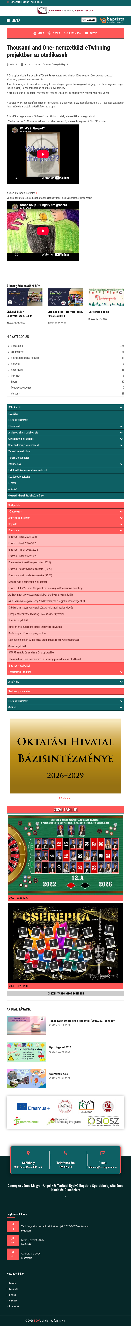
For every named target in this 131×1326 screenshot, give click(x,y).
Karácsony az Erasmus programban (27, 633)
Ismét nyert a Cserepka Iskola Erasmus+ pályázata (35, 626)
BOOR (37, 1320)
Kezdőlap (13, 413)
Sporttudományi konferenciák (24, 445)
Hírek (41, 33)
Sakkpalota (14, 505)
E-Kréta (12, 483)
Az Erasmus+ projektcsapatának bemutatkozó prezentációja (40, 594)
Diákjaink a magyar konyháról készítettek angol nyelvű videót (40, 607)
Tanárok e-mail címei (19, 451)
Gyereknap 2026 (58, 1074)
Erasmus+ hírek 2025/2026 (22, 536)
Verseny (15, 393)
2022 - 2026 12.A (18, 897)
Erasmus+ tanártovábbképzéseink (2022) (30, 569)
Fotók (93, 33)
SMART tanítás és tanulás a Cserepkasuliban (31, 652)
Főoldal (12, 1283)
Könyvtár (15, 363)
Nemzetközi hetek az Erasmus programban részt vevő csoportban (43, 639)
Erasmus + (13, 530)
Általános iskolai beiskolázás (23, 432)
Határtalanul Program (19, 672)
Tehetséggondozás (21, 387)
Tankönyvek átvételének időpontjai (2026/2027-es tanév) (82, 1020)
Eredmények (17, 351)
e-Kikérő (12, 489)
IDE (38, 193)
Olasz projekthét (17, 646)
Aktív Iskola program (19, 517)
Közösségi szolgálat (19, 476)
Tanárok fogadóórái (18, 457)
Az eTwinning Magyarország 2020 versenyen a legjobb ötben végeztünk (46, 601)
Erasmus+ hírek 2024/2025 (22, 543)
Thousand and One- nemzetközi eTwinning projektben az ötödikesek (45, 659)
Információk (14, 464)
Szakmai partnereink (19, 691)
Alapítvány (13, 681)
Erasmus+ (75, 33)
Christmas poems (99, 311)
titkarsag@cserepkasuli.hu (102, 1167)
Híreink (12, 1294)
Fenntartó (13, 1289)
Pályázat (15, 375)
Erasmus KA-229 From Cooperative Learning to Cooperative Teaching (45, 588)
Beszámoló (17, 346)
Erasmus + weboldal (19, 665)
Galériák (12, 707)
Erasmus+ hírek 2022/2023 (22, 556)
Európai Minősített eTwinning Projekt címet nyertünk (36, 614)
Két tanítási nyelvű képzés (25, 357)
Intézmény (14, 64)
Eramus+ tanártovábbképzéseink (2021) (29, 562)
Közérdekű (17, 369)
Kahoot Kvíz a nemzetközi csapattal (27, 581)
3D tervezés (15, 511)
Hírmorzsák (14, 426)
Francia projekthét (18, 620)
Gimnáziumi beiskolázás (21, 438)
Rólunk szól (14, 407)
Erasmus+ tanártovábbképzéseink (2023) (30, 575)
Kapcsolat (14, 1306)
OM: (88, 19)
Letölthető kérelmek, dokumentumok (28, 470)
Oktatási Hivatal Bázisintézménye (26, 495)
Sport (56, 33)
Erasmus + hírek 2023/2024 (23, 549)
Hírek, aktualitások (18, 420)
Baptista (12, 524)
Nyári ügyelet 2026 (60, 1047)
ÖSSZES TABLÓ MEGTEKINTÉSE (65, 993)
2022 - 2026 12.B (18, 986)
